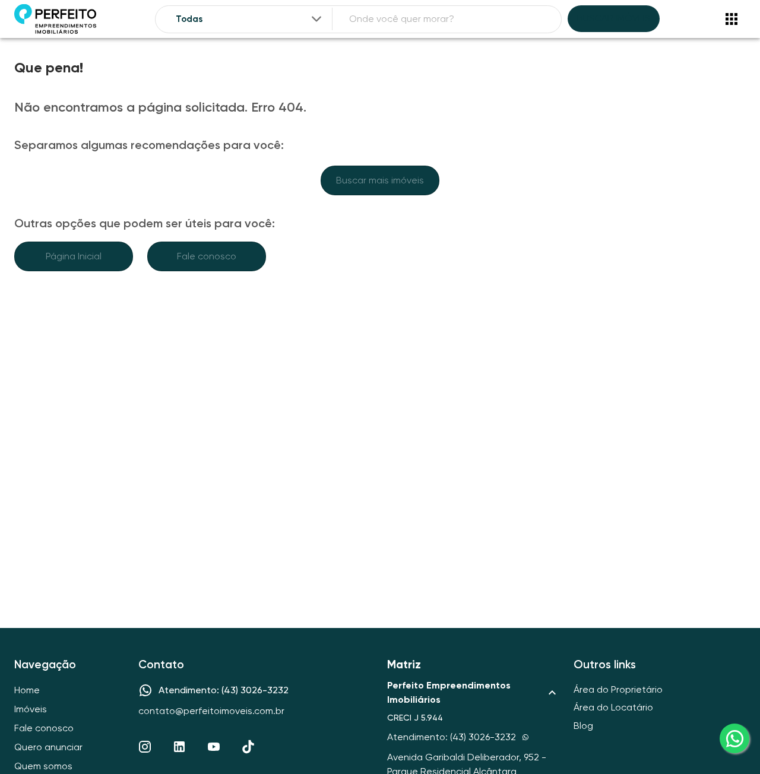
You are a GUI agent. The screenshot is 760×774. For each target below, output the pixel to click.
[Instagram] (145, 746)
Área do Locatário (613, 707)
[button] (473, 693)
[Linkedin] (179, 746)
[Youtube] (214, 746)
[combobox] (250, 19)
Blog (583, 725)
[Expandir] (316, 19)
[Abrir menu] (731, 19)
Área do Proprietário (618, 689)
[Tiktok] (248, 746)
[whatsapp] (734, 738)
